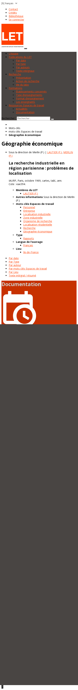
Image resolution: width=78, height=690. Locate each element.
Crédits (13, 12)
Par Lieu (13, 272)
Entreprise (29, 210)
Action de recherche (27, 81)
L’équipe (13, 53)
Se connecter (16, 19)
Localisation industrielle (37, 214)
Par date (21, 60)
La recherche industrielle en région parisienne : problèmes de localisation (41, 168)
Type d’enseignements (29, 95)
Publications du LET (20, 57)
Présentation (23, 77)
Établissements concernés (31, 91)
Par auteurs (23, 67)
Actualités (21, 109)
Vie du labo (22, 84)
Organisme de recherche (37, 221)
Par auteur (15, 265)
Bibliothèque (16, 16)
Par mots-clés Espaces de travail (28, 268)
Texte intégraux (25, 71)
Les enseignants (25, 102)
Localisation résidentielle (37, 224)
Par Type (14, 261)
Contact (13, 9)
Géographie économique (37, 231)
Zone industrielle (33, 217)
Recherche (15, 74)
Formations (15, 88)
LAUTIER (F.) (30, 193)
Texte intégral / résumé (22, 275)
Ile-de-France (31, 252)
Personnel (29, 207)
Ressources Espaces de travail (26, 105)
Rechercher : (8, 118)
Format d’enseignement (30, 98)
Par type (21, 64)
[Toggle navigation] (25, 48)
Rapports (28, 238)
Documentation (25, 112)
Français (28, 245)
